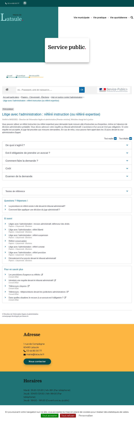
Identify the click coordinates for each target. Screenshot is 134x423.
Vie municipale (82, 17)
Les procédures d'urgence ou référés (25, 274)
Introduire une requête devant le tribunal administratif (31, 280)
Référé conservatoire (18, 241)
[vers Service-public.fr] (113, 90)
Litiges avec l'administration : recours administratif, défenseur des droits (39, 224)
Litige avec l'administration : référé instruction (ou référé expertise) (31, 100)
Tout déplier (124, 138)
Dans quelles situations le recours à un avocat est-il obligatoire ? (36, 297)
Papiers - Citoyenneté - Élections (35, 97)
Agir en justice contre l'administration (66, 97)
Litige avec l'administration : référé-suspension (28, 235)
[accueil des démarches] (7, 89)
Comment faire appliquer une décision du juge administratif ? (34, 209)
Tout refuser (68, 415)
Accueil (9, 76)
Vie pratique (99, 17)
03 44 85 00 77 (13, 3)
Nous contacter (37, 361)
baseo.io (25, 316)
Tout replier (109, 138)
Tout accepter (49, 415)
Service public (34, 76)
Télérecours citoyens (18, 286)
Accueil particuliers (11, 97)
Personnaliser (86, 415)
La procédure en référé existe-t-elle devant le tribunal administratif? (37, 206)
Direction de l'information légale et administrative (21, 314)
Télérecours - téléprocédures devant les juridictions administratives (37, 292)
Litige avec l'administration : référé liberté (26, 229)
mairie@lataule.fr (35, 354)
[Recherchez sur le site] (129, 18)
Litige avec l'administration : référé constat (26, 247)
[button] (67, 145)
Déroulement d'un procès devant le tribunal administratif (32, 258)
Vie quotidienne (118, 17)
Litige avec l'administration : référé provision (27, 252)
